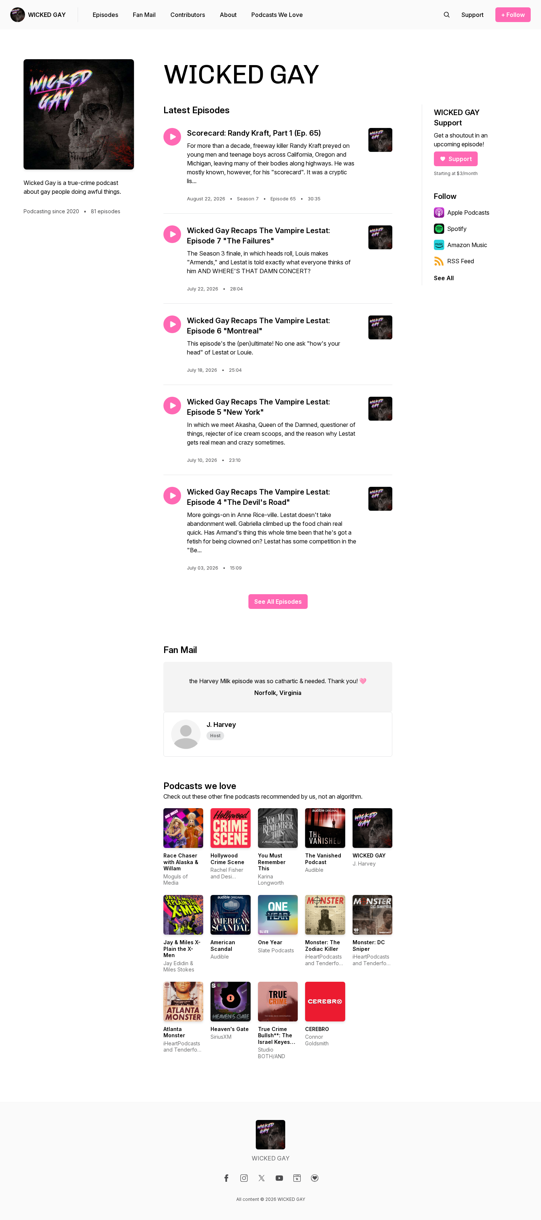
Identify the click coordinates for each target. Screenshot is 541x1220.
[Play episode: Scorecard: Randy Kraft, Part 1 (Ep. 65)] (172, 137)
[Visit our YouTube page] (279, 1178)
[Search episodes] (447, 14)
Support (460, 159)
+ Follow (513, 14)
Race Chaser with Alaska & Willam (180, 861)
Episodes (105, 14)
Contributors (187, 14)
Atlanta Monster (174, 1032)
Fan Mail (144, 14)
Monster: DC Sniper (369, 945)
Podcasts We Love (277, 14)
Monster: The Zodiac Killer (322, 945)
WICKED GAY (47, 14)
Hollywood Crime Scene (227, 858)
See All (444, 278)
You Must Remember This (272, 861)
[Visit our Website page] (297, 1178)
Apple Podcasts (468, 212)
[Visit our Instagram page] (244, 1178)
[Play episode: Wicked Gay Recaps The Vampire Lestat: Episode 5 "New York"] (172, 405)
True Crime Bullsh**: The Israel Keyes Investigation (275, 1039)
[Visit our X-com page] (261, 1178)
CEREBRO (317, 1029)
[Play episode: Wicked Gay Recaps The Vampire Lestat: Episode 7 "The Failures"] (172, 234)
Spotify (457, 228)
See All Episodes (278, 601)
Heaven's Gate (230, 1029)
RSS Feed (460, 261)
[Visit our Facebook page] (226, 1178)
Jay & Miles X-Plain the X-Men (182, 948)
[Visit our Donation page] (314, 1178)
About (228, 14)
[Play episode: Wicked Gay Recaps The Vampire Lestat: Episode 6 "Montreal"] (172, 324)
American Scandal (223, 945)
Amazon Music (467, 245)
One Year (270, 942)
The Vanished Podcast (323, 858)
